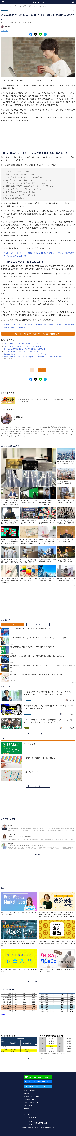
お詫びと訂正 (28, 1114)
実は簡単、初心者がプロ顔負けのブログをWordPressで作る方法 (25, 354)
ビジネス (11, 6)
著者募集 (26, 1109)
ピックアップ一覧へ (38, 734)
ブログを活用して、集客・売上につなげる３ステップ (21, 344)
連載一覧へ (38, 981)
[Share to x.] (35, 34)
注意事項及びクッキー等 (31, 1103)
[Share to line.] (40, 34)
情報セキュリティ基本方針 (32, 1097)
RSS (25, 1111)
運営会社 (26, 1094)
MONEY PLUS (4, 6)
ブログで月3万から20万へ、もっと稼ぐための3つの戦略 (22, 346)
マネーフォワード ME (30, 1117)
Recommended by (67, 585)
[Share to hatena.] (45, 34)
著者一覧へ (38, 854)
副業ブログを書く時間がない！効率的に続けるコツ (21, 351)
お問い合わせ (28, 1106)
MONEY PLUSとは (29, 1091)
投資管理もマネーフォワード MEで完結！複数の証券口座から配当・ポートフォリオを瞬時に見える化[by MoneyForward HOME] (39, 254)
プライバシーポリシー (30, 1100)
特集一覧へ (38, 786)
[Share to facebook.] (30, 34)
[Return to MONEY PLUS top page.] (38, 2)
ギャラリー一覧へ (38, 1059)
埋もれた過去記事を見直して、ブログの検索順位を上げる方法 (24, 349)
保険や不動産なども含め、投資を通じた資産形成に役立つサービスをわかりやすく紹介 (33, 357)
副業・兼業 (4, 30)
